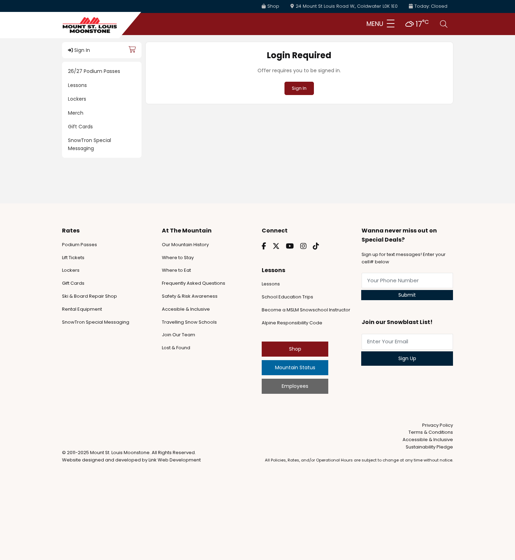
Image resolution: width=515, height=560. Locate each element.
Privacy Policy (437, 425)
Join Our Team (178, 334)
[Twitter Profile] (276, 246)
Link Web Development (175, 460)
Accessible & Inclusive (428, 439)
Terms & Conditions (430, 432)
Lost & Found (176, 347)
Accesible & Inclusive (186, 309)
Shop (295, 348)
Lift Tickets (73, 257)
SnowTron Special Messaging (89, 144)
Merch (75, 112)
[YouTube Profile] (290, 246)
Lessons (77, 85)
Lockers (77, 98)
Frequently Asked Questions (193, 283)
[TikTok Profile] (316, 246)
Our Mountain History (185, 244)
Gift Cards (80, 126)
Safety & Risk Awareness (190, 296)
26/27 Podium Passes (94, 71)
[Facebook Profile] (264, 246)
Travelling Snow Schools (189, 322)
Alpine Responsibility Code (292, 322)
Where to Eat (176, 270)
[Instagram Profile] (303, 246)
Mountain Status (295, 367)
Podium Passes (79, 244)
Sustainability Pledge (429, 447)
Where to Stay (178, 257)
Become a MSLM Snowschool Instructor (306, 309)
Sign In (81, 50)
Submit (407, 294)
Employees (295, 386)
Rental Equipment (82, 309)
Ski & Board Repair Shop (89, 296)
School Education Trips (287, 297)
